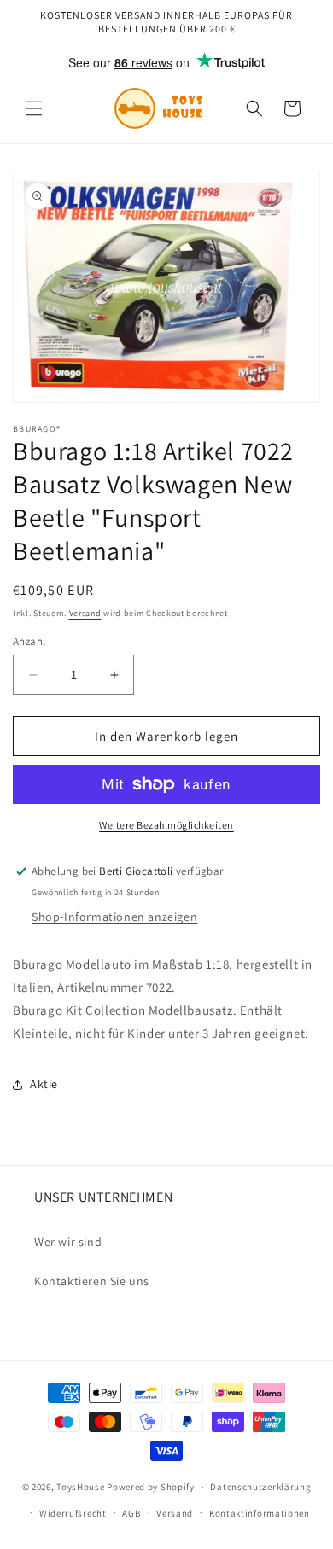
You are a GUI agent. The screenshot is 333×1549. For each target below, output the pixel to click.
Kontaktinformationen (259, 1513)
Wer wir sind (68, 1241)
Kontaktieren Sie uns (91, 1281)
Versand (85, 613)
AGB (131, 1513)
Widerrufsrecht (73, 1513)
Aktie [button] (44, 1084)
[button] (34, 108)
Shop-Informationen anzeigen (114, 916)
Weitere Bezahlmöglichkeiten (166, 824)
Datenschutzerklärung (260, 1487)
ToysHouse (80, 1487)
